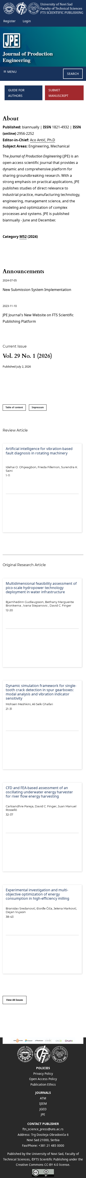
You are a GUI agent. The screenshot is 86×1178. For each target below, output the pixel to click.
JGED (43, 1109)
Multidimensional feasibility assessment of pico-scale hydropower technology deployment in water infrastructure (41, 587)
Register (9, 21)
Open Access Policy (43, 1079)
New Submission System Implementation (37, 289)
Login (27, 21)
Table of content (14, 407)
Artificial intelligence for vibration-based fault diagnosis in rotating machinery (39, 451)
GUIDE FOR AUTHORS (16, 93)
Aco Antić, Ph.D (42, 139)
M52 (23, 236)
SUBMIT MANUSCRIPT (58, 93)
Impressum (38, 407)
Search (73, 74)
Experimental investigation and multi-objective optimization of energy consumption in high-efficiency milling (37, 894)
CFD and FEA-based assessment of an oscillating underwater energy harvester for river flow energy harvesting (39, 792)
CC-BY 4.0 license (56, 1164)
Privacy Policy (43, 1073)
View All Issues (14, 999)
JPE (43, 1114)
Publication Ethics (43, 1084)
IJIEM (43, 1103)
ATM (43, 1098)
